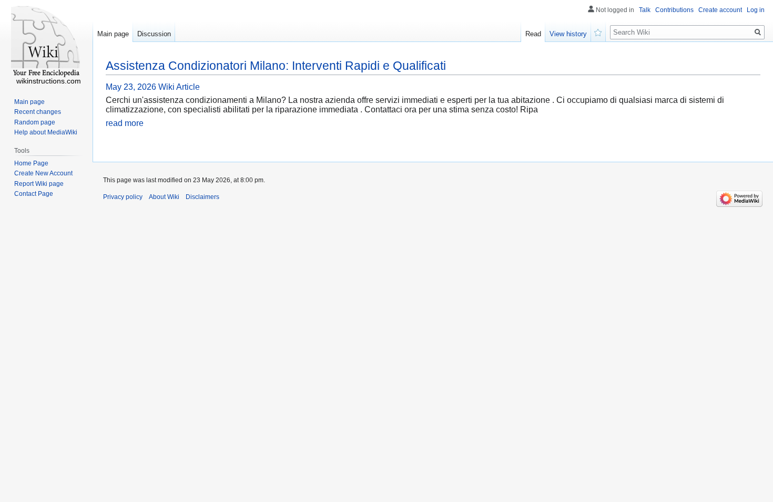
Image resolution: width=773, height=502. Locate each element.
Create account (720, 10)
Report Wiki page (39, 183)
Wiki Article (179, 86)
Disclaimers (202, 197)
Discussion (154, 34)
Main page (113, 34)
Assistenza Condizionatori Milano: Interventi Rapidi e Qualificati (276, 65)
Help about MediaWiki (45, 132)
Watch (598, 31)
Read (533, 34)
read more (125, 123)
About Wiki (164, 197)
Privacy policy (123, 197)
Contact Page (33, 193)
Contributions (674, 10)
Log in (756, 10)
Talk (644, 10)
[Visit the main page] (46, 42)
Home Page (31, 163)
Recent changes (37, 112)
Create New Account (43, 173)
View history (568, 34)
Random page (34, 122)
